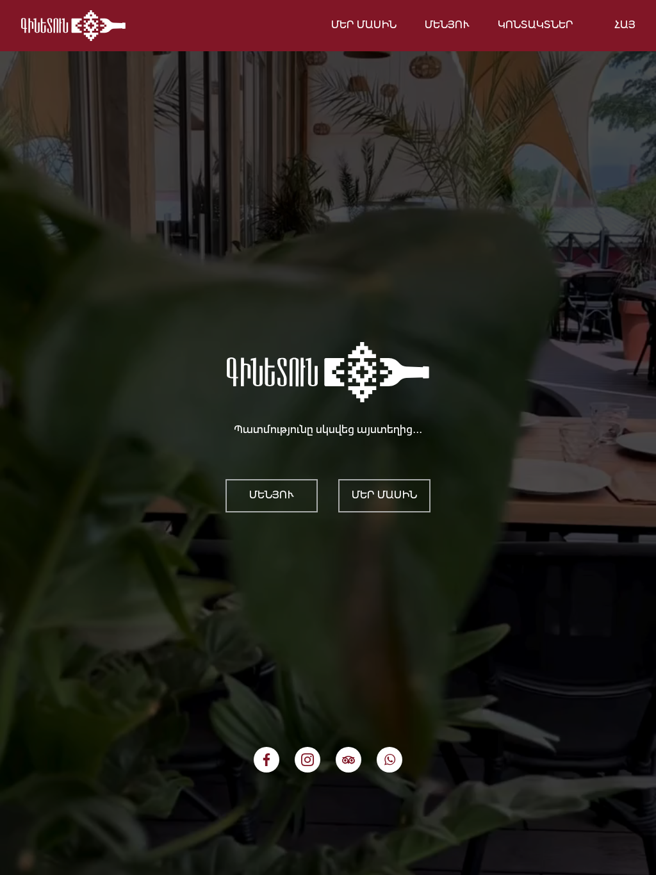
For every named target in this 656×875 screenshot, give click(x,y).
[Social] (266, 760)
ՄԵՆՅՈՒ (447, 25)
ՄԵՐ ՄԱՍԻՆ (364, 25)
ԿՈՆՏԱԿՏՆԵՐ (535, 25)
